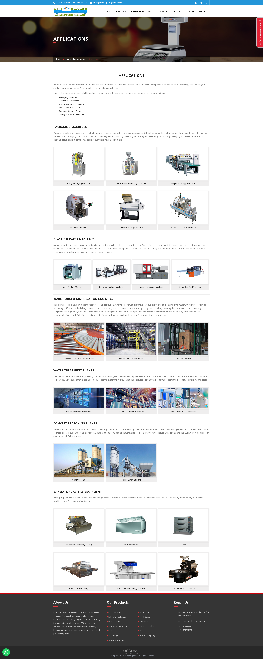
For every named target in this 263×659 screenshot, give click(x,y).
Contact (203, 11)
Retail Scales (145, 612)
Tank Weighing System (117, 626)
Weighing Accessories (117, 640)
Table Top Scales (147, 626)
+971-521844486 (79, 2)
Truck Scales (145, 617)
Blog (191, 11)
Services (164, 11)
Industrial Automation (142, 11)
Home (109, 11)
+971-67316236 (63, 2)
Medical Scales (114, 621)
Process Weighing (147, 635)
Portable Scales (115, 631)
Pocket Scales (145, 631)
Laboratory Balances (117, 617)
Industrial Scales (115, 612)
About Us (121, 11)
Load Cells (144, 621)
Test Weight (113, 635)
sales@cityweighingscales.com (107, 2)
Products (178, 11)
